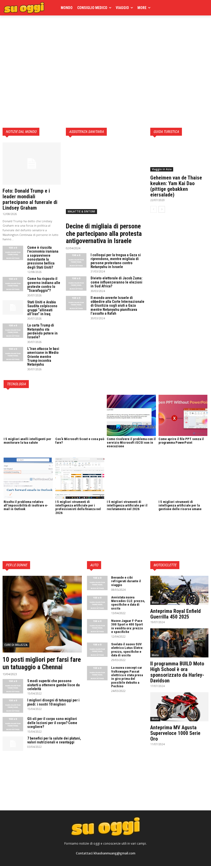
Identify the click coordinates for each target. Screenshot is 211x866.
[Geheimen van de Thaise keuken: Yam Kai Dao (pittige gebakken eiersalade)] (179, 157)
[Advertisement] (70, 31)
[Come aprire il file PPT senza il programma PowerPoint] (183, 415)
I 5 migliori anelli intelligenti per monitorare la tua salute (27, 440)
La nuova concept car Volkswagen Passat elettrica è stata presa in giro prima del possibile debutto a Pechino (127, 677)
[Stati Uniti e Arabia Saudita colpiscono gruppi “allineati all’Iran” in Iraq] (13, 307)
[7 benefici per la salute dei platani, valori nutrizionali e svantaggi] (13, 743)
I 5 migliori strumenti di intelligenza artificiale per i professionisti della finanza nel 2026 (78, 507)
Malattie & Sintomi (81, 211)
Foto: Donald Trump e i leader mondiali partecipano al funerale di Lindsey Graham (30, 199)
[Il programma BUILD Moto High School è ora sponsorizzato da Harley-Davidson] (179, 642)
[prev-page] (153, 209)
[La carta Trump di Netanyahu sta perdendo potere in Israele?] (13, 330)
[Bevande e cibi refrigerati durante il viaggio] (97, 583)
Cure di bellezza (16, 645)
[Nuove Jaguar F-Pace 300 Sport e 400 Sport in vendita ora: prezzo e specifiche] (97, 626)
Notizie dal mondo (21, 132)
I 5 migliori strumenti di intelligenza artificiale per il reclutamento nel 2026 (127, 505)
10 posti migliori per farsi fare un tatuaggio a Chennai (42, 663)
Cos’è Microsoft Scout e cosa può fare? (79, 440)
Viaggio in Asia (162, 169)
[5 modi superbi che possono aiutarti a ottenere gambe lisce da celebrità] (13, 686)
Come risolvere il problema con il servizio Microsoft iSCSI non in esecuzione (131, 442)
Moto (155, 602)
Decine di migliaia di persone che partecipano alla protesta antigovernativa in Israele (104, 233)
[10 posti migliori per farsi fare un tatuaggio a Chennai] (42, 614)
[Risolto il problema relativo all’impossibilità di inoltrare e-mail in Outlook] (28, 478)
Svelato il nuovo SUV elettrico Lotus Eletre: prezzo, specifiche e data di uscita (127, 649)
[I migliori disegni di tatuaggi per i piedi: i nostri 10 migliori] (13, 705)
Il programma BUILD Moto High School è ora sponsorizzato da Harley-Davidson (177, 672)
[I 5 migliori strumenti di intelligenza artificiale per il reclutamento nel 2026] (131, 478)
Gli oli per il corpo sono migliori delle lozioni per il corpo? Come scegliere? (52, 723)
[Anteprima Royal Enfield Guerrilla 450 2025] (179, 590)
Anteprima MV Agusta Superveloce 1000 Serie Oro (175, 733)
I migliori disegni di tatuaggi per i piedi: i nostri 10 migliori (53, 702)
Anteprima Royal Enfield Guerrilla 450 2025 (175, 614)
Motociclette (164, 565)
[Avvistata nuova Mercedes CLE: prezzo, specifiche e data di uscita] (97, 603)
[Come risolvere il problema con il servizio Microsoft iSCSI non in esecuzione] (131, 415)
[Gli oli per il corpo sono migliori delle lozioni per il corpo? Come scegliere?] (13, 724)
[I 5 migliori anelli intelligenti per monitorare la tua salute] (28, 415)
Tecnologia (16, 384)
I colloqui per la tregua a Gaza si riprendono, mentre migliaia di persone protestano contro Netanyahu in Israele (116, 261)
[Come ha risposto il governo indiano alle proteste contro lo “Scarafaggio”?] (13, 284)
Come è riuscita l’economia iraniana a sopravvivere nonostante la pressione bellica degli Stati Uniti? (42, 257)
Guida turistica (166, 132)
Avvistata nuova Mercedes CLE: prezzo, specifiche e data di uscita (128, 602)
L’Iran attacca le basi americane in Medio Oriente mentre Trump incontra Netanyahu (43, 357)
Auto (94, 565)
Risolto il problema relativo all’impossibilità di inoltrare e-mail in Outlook (26, 505)
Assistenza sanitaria (86, 132)
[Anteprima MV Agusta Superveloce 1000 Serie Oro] (179, 706)
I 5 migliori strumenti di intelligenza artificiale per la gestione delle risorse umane (180, 505)
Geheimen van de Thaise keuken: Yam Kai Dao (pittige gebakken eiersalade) (176, 186)
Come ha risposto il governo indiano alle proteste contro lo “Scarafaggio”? (43, 285)
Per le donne (16, 565)
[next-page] (162, 209)
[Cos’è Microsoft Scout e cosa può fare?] (79, 415)
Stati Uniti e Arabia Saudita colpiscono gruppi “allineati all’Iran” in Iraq (42, 308)
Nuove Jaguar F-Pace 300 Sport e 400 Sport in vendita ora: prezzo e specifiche (127, 626)
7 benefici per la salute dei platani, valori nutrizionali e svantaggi (54, 740)
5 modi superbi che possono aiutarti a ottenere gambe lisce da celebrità (53, 685)
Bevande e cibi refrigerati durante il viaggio (126, 581)
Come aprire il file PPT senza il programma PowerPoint (181, 440)
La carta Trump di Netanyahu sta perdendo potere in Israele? (42, 331)
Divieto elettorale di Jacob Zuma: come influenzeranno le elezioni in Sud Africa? (117, 282)
